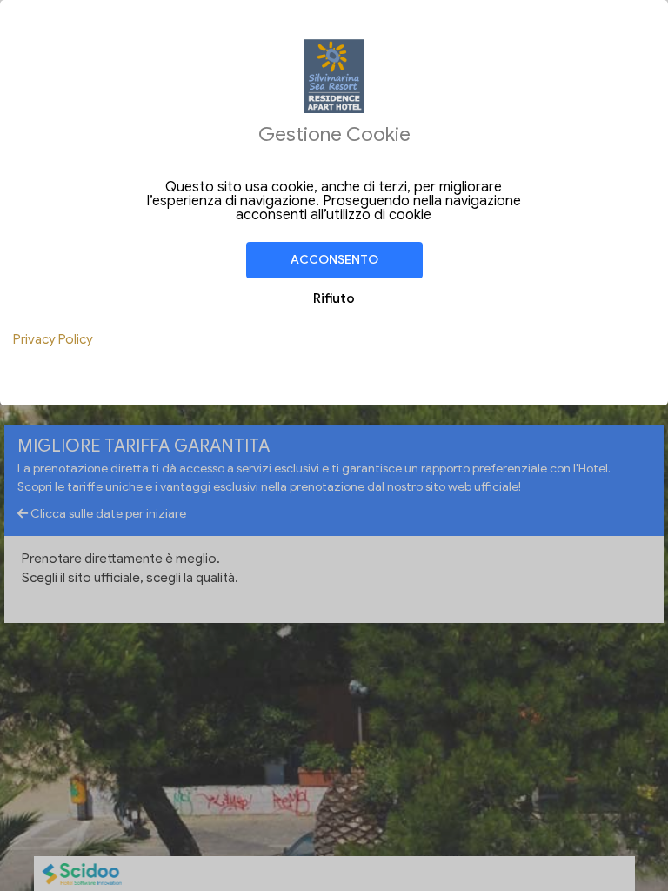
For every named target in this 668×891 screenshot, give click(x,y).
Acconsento (334, 259)
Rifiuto (334, 298)
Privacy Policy (53, 339)
